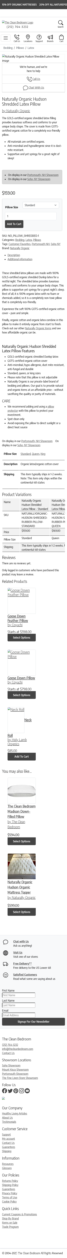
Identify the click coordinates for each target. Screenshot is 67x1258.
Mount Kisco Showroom (15, 1069)
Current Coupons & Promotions (19, 1214)
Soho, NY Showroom (38, 179)
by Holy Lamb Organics (17, 741)
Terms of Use (9, 1197)
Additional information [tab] (20, 259)
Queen (35, 454)
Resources (8, 1164)
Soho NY (55, 244)
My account (8, 1138)
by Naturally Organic (16, 110)
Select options (21, 637)
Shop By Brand (10, 1218)
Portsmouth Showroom (15, 1073)
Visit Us (17, 952)
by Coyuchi (15, 625)
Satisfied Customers (25, 974)
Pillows (37, 240)
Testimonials (9, 1121)
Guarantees (8, 1147)
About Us (7, 1117)
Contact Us (8, 1053)
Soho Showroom (11, 1065)
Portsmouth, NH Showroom (43, 175)
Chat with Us (21, 941)
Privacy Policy (9, 1193)
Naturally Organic (19, 248)
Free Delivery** (22, 963)
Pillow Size (11, 207)
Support (6, 1134)
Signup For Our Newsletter (33, 1021)
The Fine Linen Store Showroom (20, 1078)
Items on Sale (9, 1222)
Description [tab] (14, 255)
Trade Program (10, 1226)
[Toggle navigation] (5, 38)
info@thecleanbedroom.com (17, 1049)
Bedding (19, 240)
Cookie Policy (9, 1201)
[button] (7, 58)
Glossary (7, 1168)
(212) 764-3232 (10, 1044)
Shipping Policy (10, 1185)
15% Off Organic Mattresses (19, 4)
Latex (29, 240)
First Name (8, 990)
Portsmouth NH (41, 244)
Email (5, 1010)
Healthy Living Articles (14, 1113)
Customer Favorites (20, 244)
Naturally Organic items (38, 328)
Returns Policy (10, 1181)
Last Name (8, 1000)
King (43, 454)
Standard (26, 454)
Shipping (6, 1151)
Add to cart (14, 224)
